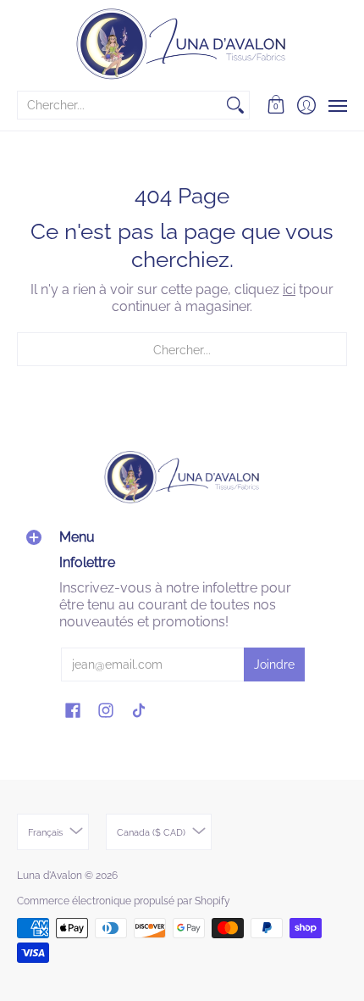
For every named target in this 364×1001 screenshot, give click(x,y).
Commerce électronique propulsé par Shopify (123, 901)
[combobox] (120, 105)
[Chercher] (235, 105)
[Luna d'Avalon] (182, 44)
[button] (276, 105)
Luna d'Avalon (49, 875)
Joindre (274, 664)
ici (289, 289)
